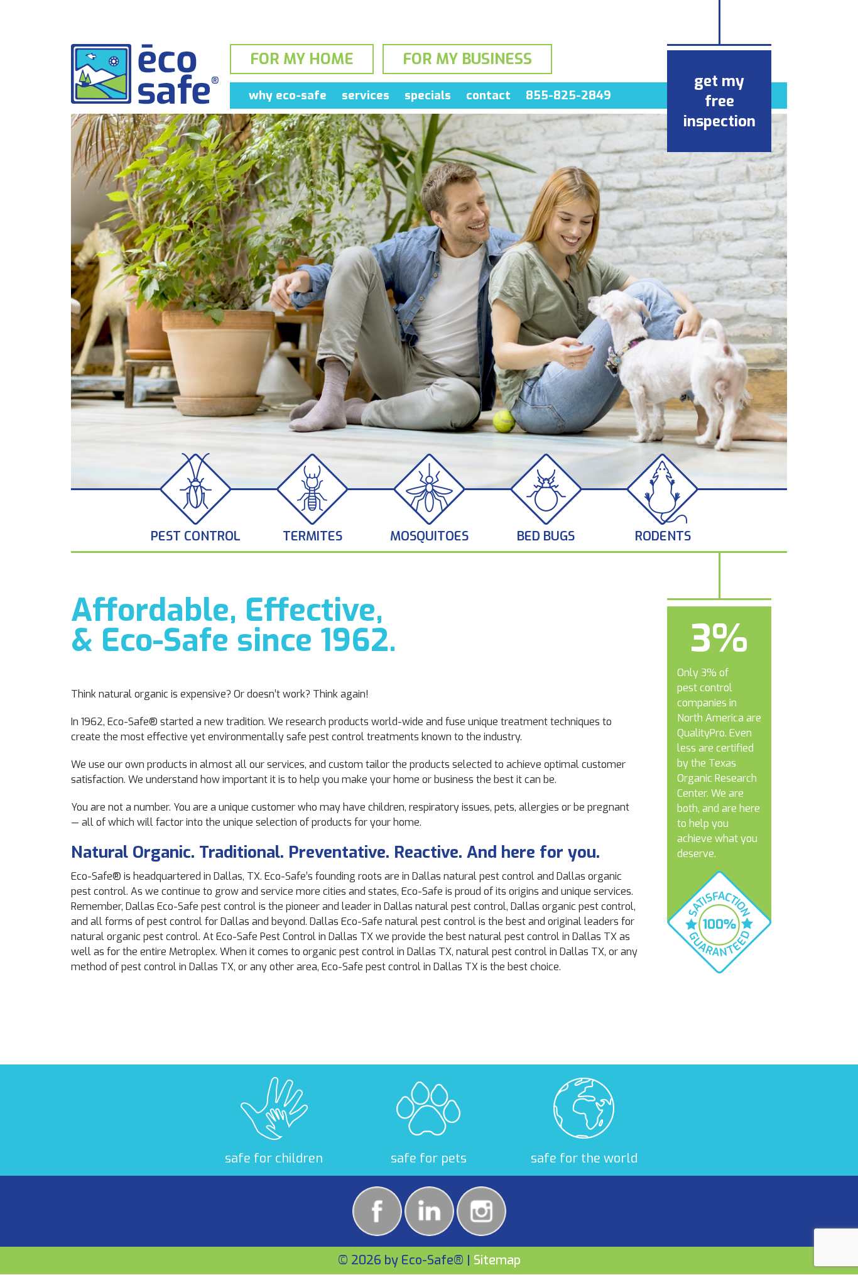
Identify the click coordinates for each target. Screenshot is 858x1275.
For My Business (467, 59)
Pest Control (196, 536)
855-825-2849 (568, 95)
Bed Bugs (546, 536)
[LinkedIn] (429, 1211)
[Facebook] (377, 1211)
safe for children (274, 1158)
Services (365, 95)
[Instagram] (481, 1211)
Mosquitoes (429, 536)
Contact (488, 95)
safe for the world (584, 1158)
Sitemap (497, 1260)
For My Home (302, 59)
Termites (312, 536)
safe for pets (429, 1158)
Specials (428, 95)
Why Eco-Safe (288, 95)
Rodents (663, 536)
